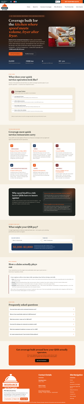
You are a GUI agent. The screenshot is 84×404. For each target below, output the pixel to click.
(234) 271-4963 (42, 387)
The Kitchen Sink (69, 7)
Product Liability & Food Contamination (62, 171)
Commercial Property (16, 170)
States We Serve (74, 389)
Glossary (72, 392)
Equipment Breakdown (39, 170)
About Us (35, 7)
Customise (8, 399)
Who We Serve (58, 7)
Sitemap (72, 398)
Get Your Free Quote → (15, 53)
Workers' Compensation (39, 151)
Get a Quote (79, 7)
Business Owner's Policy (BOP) (18, 151)
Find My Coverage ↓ (29, 53)
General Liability (60, 151)
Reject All (16, 399)
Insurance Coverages (45, 7)
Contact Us (72, 394)
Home (28, 7)
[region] (16, 395)
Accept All (24, 399)
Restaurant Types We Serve (75, 387)
